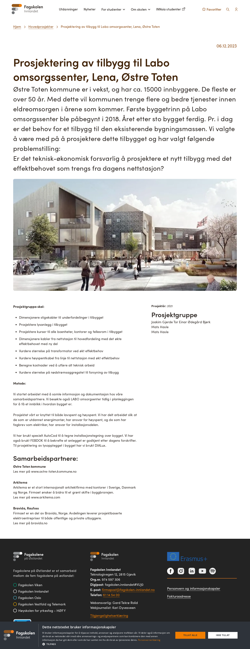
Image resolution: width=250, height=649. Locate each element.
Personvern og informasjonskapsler (193, 588)
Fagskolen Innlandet (33, 591)
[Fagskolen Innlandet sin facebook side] (170, 571)
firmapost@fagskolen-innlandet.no (128, 589)
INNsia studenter (168, 9)
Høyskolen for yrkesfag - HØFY (42, 610)
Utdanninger (68, 9)
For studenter (111, 9)
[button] (106, 644)
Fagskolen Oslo (29, 598)
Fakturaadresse (179, 596)
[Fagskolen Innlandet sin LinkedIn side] (192, 571)
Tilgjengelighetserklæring (109, 615)
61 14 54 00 (111, 595)
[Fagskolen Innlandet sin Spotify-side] (212, 571)
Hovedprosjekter (40, 26)
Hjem (17, 26)
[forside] (27, 9)
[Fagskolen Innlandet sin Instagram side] (181, 571)
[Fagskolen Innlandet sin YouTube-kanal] (202, 571)
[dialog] (125, 635)
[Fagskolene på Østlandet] (28, 556)
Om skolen (139, 9)
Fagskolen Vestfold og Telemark (42, 604)
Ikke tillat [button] (223, 635)
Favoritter (214, 9)
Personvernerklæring (149, 639)
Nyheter (90, 9)
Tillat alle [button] (190, 635)
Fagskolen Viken (30, 585)
